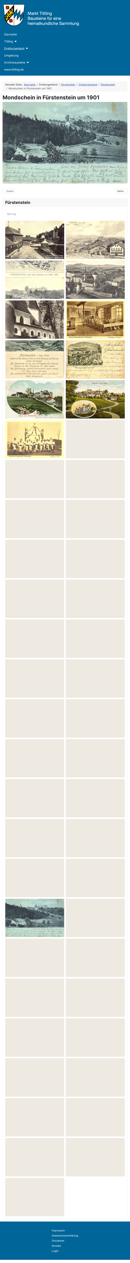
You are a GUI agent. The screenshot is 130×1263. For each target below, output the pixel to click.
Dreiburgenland (14, 48)
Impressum (58, 1230)
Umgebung (11, 55)
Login (55, 1250)
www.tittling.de (14, 69)
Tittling (8, 41)
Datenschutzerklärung (65, 1235)
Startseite (10, 34)
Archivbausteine (14, 62)
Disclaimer (58, 1240)
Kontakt (56, 1245)
